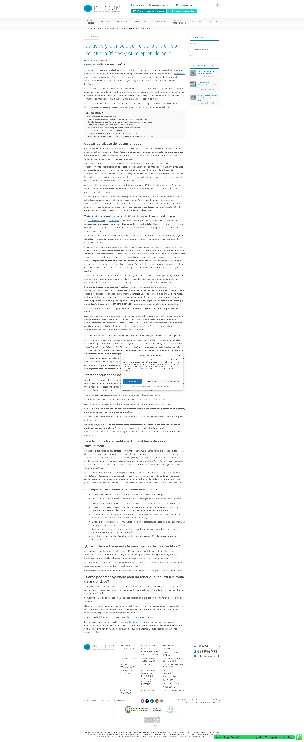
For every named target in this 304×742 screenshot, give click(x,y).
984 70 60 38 (157, 5)
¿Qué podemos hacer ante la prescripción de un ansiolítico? (111, 133)
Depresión (168, 649)
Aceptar (132, 381)
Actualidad (197, 22)
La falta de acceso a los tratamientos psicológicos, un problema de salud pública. (120, 122)
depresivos (114, 221)
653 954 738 (167, 5)
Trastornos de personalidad (179, 22)
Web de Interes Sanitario (152, 726)
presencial (124, 617)
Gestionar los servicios (132, 375)
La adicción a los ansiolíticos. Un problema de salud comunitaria (113, 128)
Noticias (193, 44)
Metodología (123, 22)
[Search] (218, 5)
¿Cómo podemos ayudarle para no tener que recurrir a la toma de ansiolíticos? (119, 136)
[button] (179, 355)
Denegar (152, 381)
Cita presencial (171, 683)
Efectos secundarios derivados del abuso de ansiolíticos (109, 125)
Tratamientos (161, 22)
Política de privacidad (155, 387)
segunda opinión (130, 622)
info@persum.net (185, 5)
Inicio (87, 28)
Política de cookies (139, 387)
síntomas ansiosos (96, 221)
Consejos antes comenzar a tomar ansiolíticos (105, 130)
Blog (108, 60)
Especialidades (142, 22)
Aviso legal (167, 387)
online (135, 617)
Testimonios (105, 22)
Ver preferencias (171, 381)
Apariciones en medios (199, 49)
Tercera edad (170, 677)
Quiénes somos (91, 22)
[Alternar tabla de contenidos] (180, 113)
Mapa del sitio (148, 690)
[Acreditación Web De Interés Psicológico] (152, 709)
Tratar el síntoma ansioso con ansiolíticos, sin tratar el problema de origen (117, 119)
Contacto (212, 22)
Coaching (146, 664)
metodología (98, 606)
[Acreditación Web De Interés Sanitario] (152, 719)
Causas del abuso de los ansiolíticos (101, 117)
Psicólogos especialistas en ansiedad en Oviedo (151, 651)
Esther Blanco (92, 64)
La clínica (124, 645)
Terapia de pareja (128, 658)
